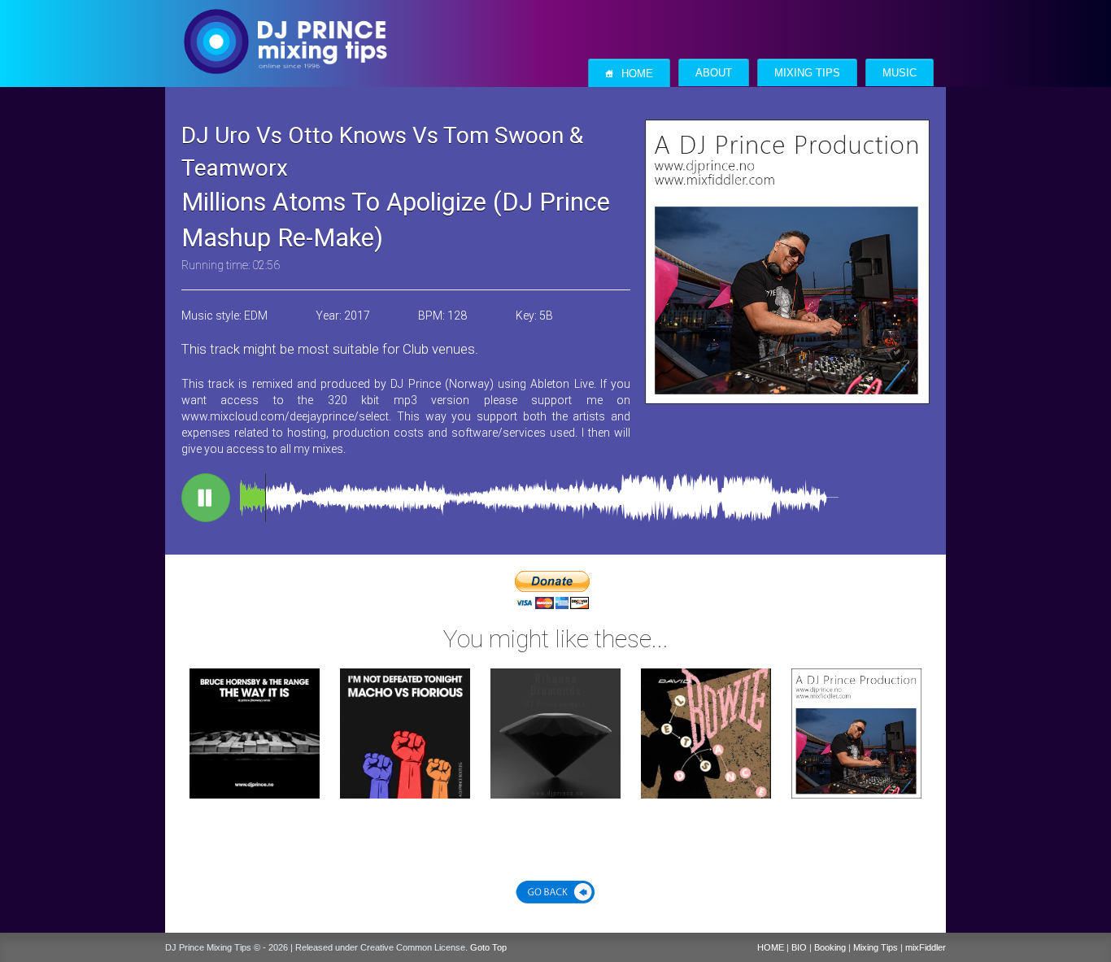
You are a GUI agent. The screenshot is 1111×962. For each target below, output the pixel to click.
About (713, 73)
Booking (830, 947)
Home (629, 73)
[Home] (285, 25)
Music (899, 73)
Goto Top (488, 947)
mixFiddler (925, 947)
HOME (770, 947)
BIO (799, 947)
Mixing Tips (807, 73)
